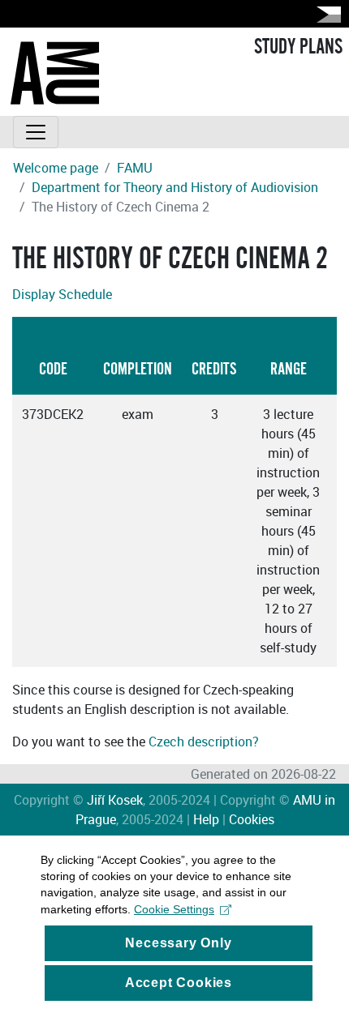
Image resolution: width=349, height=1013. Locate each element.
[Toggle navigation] (35, 132)
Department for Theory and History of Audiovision (175, 187)
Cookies (251, 819)
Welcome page (55, 168)
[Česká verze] (325, 14)
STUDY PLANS (298, 47)
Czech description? (204, 741)
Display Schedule (62, 294)
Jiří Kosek (115, 800)
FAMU (135, 168)
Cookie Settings (174, 909)
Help (206, 819)
